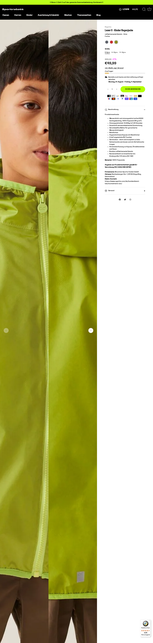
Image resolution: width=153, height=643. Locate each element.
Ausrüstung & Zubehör (48, 15)
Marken (68, 15)
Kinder (29, 15)
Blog (98, 15)
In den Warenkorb (132, 89)
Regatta (108, 27)
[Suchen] (143, 9)
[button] (6, 330)
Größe (107, 49)
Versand (111, 190)
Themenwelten (84, 15)
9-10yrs (114, 52)
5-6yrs (107, 52)
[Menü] (149, 621)
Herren (17, 15)
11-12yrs (122, 52)
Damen (5, 15)
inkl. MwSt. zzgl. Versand (114, 68)
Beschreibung (113, 109)
